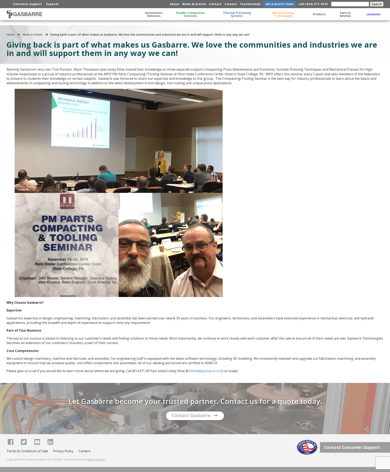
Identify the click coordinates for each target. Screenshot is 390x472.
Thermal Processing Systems (237, 14)
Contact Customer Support (352, 447)
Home (10, 34)
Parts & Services (345, 14)
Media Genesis (96, 459)
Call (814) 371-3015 (313, 3)
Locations (373, 14)
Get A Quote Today (279, 4)
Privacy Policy (63, 451)
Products (319, 14)
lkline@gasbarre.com (206, 371)
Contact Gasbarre (191, 415)
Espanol (52, 3)
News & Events (194, 3)
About (175, 3)
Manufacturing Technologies (283, 14)
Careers (231, 3)
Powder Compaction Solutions (190, 14)
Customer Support (27, 3)
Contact (215, 3)
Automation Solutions (153, 14)
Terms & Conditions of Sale (27, 451)
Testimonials (250, 3)
